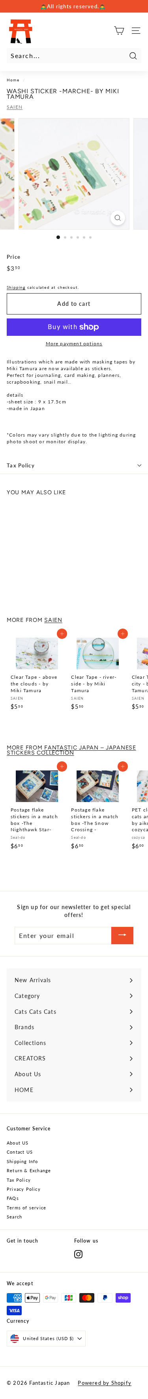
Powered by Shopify (104, 1383)
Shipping (16, 287)
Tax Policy (21, 465)
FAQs (13, 1198)
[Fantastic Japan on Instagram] (78, 1254)
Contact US (20, 1151)
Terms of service (26, 1207)
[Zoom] (118, 218)
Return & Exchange (29, 1170)
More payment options (74, 343)
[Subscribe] (122, 936)
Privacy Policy (24, 1189)
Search (14, 1216)
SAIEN (14, 107)
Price (14, 257)
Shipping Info (22, 1161)
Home (13, 79)
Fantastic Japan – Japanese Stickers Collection (71, 750)
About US (18, 1142)
